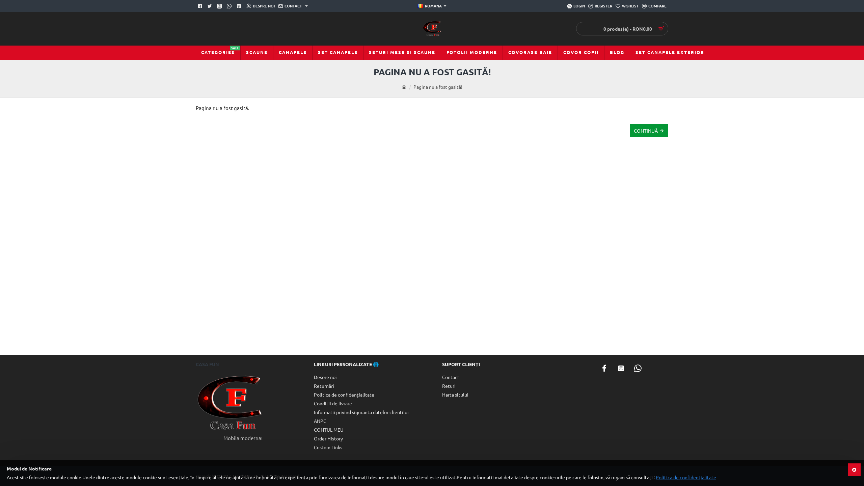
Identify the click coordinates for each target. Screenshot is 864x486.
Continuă (646, 131)
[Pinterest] (240, 6)
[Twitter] (210, 6)
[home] (404, 86)
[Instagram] (621, 368)
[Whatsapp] (230, 6)
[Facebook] (201, 6)
